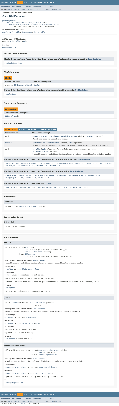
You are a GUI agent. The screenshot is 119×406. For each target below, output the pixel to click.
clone (7, 187)
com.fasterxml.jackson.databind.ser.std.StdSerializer (30, 24)
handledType (10, 166)
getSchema (37, 143)
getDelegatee (10, 175)
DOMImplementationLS (23, 85)
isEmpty (21, 175)
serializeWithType (92, 175)
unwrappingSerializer (14, 178)
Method (31, 9)
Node (56, 24)
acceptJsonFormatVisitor (43, 136)
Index (46, 2)
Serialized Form (9, 48)
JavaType (90, 136)
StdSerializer (16, 41)
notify (49, 187)
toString (67, 187)
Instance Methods (27, 129)
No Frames (37, 6)
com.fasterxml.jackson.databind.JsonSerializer (25, 22)
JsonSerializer (95, 59)
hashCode (41, 187)
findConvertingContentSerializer (69, 163)
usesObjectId (30, 178)
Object (49, 183)
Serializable (39, 32)
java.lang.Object (9, 21)
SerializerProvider (50, 143)
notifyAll (58, 187)
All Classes (50, 6)
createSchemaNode (28, 163)
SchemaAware (27, 32)
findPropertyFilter (93, 163)
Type (71, 143)
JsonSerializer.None (13, 63)
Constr (23, 9)
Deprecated (38, 2)
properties (61, 175)
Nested (11, 9)
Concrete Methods (47, 129)
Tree (30, 2)
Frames (28, 6)
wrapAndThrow (41, 166)
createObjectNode (12, 163)
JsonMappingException (47, 355)
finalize (22, 187)
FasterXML (22, 403)
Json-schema (10, 339)
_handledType (10, 94)
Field (17, 9)
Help (52, 2)
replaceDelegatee (75, 175)
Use (25, 2)
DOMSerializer (11, 116)
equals (14, 187)
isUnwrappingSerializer (44, 175)
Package (13, 2)
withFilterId (43, 178)
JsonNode (8, 143)
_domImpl (36, 85)
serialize (37, 149)
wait (75, 187)
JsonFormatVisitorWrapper (66, 136)
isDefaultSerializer (25, 166)
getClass (31, 187)
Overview (4, 2)
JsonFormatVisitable (11, 32)
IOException (30, 254)
